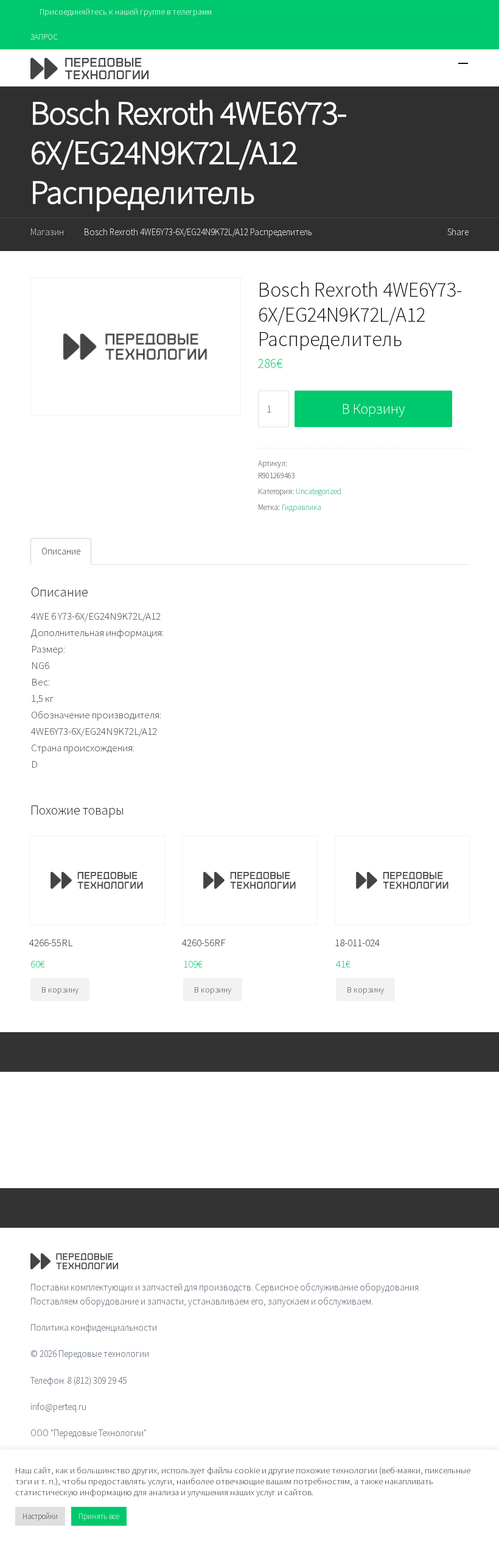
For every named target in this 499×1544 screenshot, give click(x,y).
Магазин (47, 232)
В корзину (373, 408)
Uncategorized (318, 491)
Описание (60, 551)
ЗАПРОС (44, 37)
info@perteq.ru (58, 1406)
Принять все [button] (99, 1516)
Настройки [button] (40, 1516)
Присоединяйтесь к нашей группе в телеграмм (126, 11)
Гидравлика (301, 507)
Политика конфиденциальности (93, 1327)
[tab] (60, 551)
